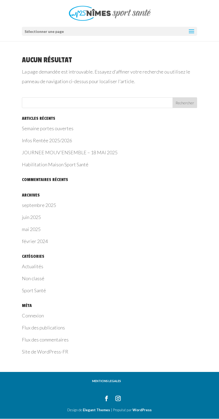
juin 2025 (31, 217)
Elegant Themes (96, 410)
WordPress (142, 410)
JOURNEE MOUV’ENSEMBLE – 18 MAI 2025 (70, 152)
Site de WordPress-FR (45, 352)
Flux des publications (43, 327)
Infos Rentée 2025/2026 (47, 140)
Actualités (32, 266)
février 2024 (35, 241)
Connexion (33, 315)
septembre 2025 (39, 205)
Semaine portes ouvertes (47, 128)
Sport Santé (34, 290)
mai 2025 (31, 229)
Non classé (33, 278)
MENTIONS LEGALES (106, 381)
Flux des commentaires (45, 340)
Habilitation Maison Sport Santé (55, 164)
